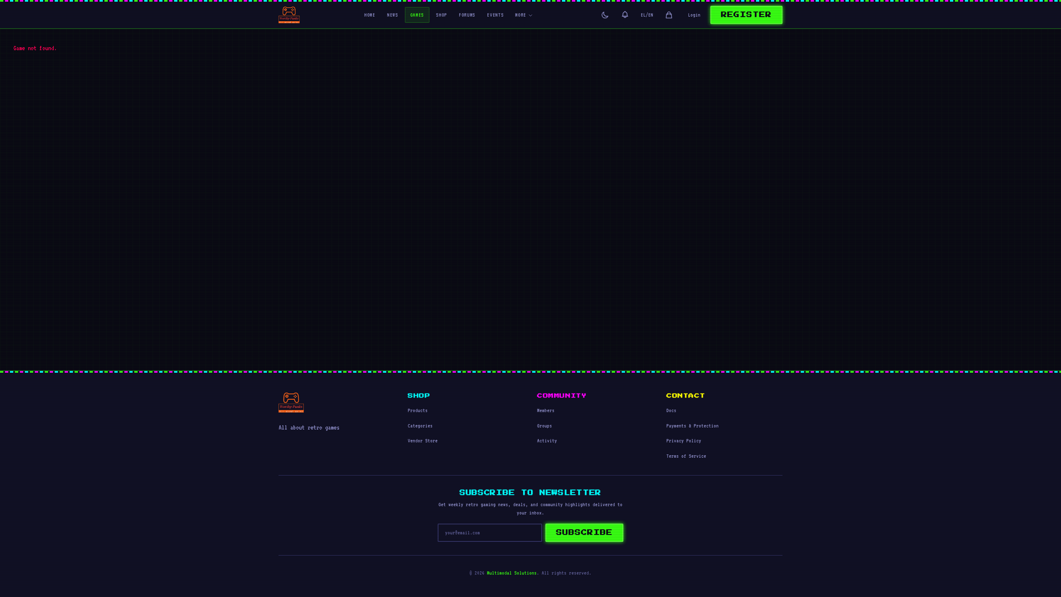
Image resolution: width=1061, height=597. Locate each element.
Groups (544, 426)
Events (495, 15)
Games (417, 15)
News (392, 15)
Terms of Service (686, 456)
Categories (420, 426)
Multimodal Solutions (512, 573)
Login (694, 15)
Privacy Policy (683, 441)
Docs (671, 410)
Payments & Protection (692, 426)
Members (546, 410)
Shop (441, 15)
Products (418, 410)
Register (746, 15)
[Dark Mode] (605, 14)
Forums (467, 15)
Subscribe (584, 533)
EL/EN (647, 15)
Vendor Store (423, 441)
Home (369, 15)
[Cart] (668, 14)
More (520, 15)
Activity (547, 441)
